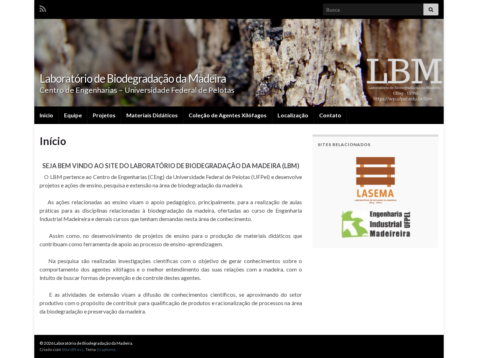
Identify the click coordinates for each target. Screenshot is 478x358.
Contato (330, 115)
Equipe (73, 115)
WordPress (73, 349)
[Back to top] (462, 342)
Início (46, 115)
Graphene (106, 349)
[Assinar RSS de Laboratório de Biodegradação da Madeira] (43, 7)
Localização (292, 115)
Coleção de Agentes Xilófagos (228, 115)
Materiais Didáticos (152, 115)
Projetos (104, 115)
